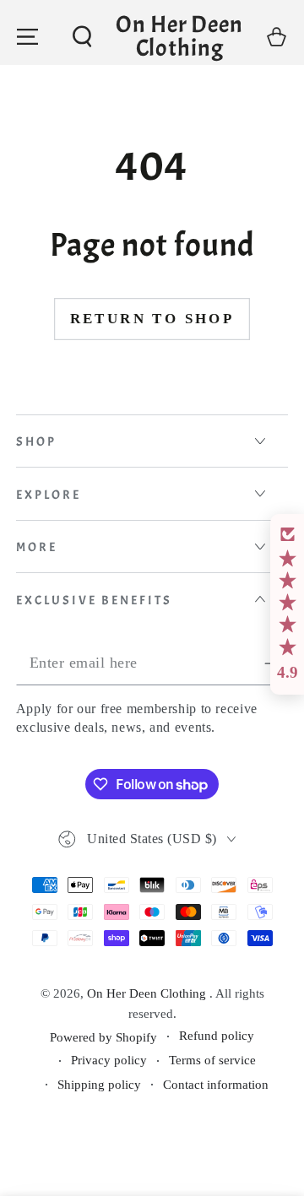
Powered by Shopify (103, 1037)
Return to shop (152, 319)
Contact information (216, 1084)
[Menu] (27, 37)
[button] (82, 37)
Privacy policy (109, 1060)
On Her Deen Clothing (148, 993)
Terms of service (212, 1060)
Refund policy (216, 1035)
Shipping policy (99, 1084)
